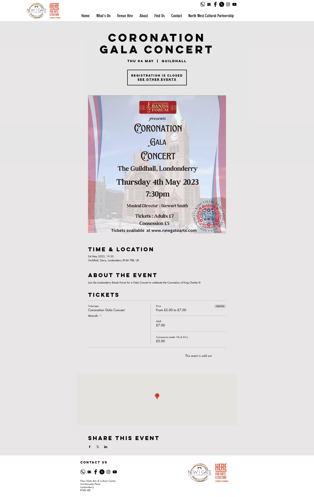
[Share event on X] (97, 446)
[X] (221, 4)
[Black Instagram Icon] (228, 4)
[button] (103, 15)
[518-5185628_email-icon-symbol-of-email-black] (208, 4)
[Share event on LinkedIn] (105, 446)
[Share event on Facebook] (89, 446)
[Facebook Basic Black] (215, 4)
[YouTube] (234, 4)
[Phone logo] (202, 4)
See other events (157, 79)
